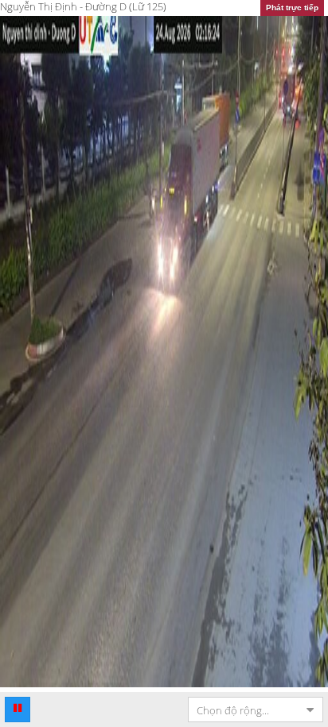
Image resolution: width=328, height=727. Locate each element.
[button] (17, 709)
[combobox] (243, 709)
